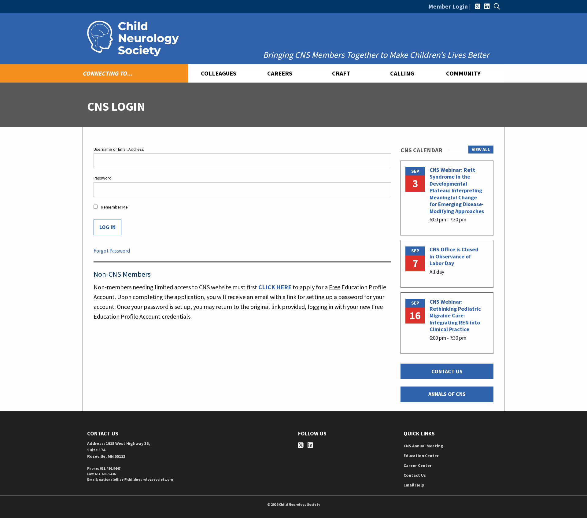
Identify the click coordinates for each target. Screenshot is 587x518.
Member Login (448, 6)
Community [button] (463, 73)
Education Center (421, 455)
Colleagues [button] (218, 73)
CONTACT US (447, 371)
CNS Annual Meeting (423, 446)
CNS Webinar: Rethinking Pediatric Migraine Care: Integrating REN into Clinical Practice (455, 315)
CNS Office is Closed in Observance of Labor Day (454, 256)
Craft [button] (341, 73)
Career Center (418, 465)
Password (103, 178)
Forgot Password (112, 250)
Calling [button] (402, 73)
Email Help (414, 485)
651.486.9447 (110, 468)
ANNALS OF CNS (447, 394)
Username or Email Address (119, 149)
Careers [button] (279, 73)
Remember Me (114, 207)
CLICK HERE (274, 287)
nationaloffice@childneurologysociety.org (136, 479)
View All (481, 149)
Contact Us (415, 475)
